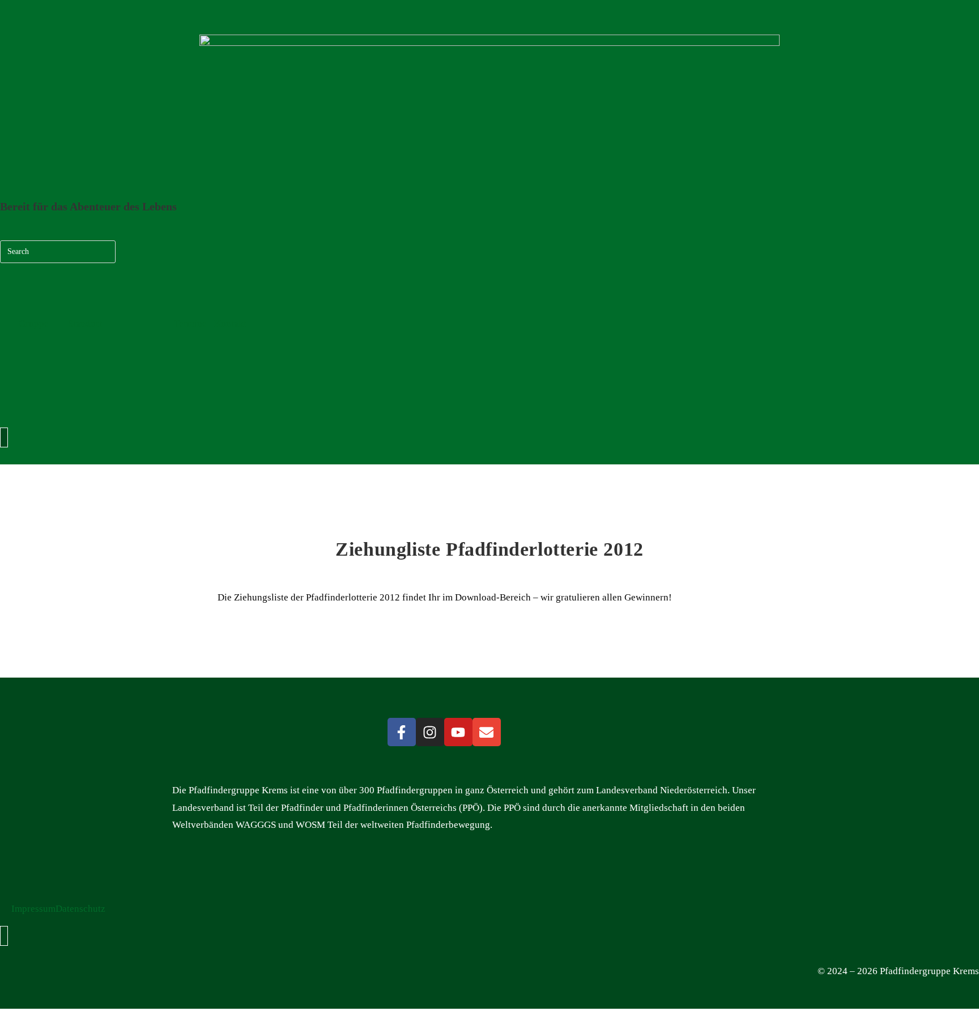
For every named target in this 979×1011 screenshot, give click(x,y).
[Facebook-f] (402, 732)
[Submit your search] (104, 250)
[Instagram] (430, 732)
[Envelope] (487, 732)
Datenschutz (80, 908)
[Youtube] (458, 732)
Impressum (33, 908)
